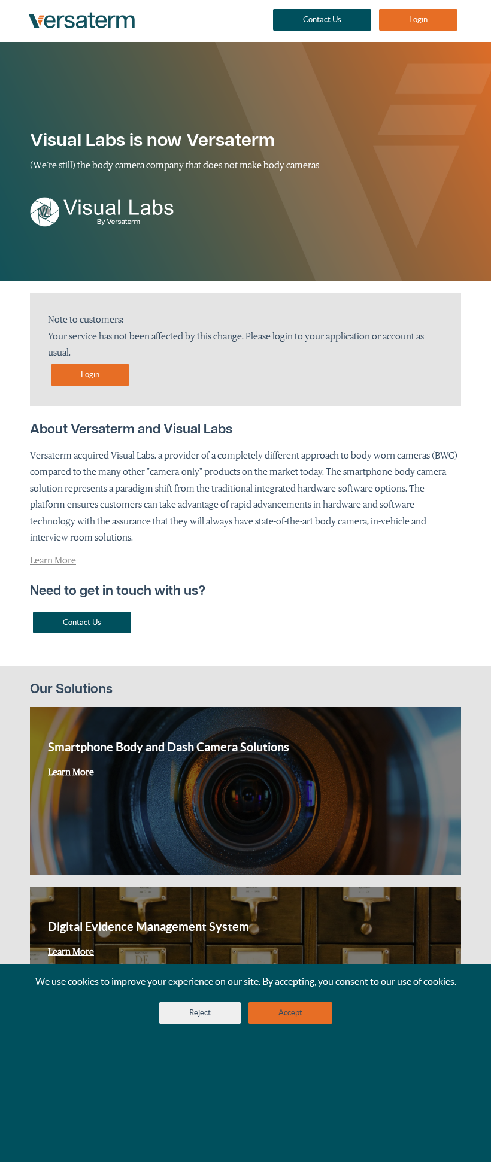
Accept (290, 1012)
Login (418, 19)
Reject (200, 1012)
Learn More (53, 559)
